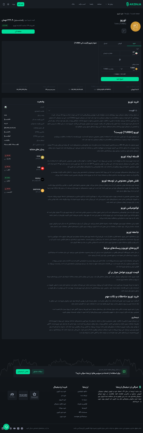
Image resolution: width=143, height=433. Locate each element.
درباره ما (84, 400)
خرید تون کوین (61, 412)
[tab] (134, 43)
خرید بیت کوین (61, 391)
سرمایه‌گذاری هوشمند (80, 416)
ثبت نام (20, 4)
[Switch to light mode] (8, 4)
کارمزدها (84, 408)
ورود (13, 4)
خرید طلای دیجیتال (60, 404)
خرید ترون (63, 416)
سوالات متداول (37, 372)
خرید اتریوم (62, 400)
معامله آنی (18, 31)
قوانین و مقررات (82, 404)
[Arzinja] (133, 4)
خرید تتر (63, 396)
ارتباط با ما (84, 396)
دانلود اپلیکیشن (82, 391)
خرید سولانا (62, 408)
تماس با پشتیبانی (23, 372)
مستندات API (83, 412)
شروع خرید (120, 79)
